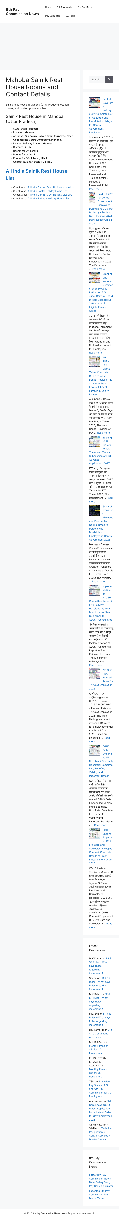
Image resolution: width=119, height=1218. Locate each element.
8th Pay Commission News (22, 11)
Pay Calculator (52, 15)
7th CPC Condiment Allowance (100, 1033)
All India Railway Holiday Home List (48, 198)
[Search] (109, 79)
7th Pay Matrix (64, 7)
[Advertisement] (59, 43)
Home (48, 7)
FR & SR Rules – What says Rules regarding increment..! (100, 966)
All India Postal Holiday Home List (47, 191)
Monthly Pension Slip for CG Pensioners (98, 1049)
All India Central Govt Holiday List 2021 (50, 194)
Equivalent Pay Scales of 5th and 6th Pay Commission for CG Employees (100, 1089)
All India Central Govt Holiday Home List (51, 187)
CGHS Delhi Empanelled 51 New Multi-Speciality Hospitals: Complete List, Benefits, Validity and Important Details (101, 761)
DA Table (70, 15)
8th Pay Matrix (85, 7)
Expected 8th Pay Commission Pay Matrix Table (99, 1194)
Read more (95, 189)
